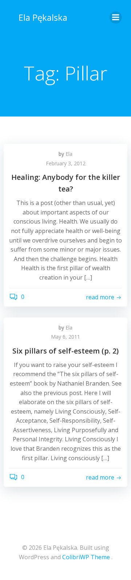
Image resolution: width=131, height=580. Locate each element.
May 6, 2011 (65, 336)
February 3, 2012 (66, 163)
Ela (69, 153)
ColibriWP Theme (86, 557)
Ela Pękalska (43, 17)
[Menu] (116, 17)
